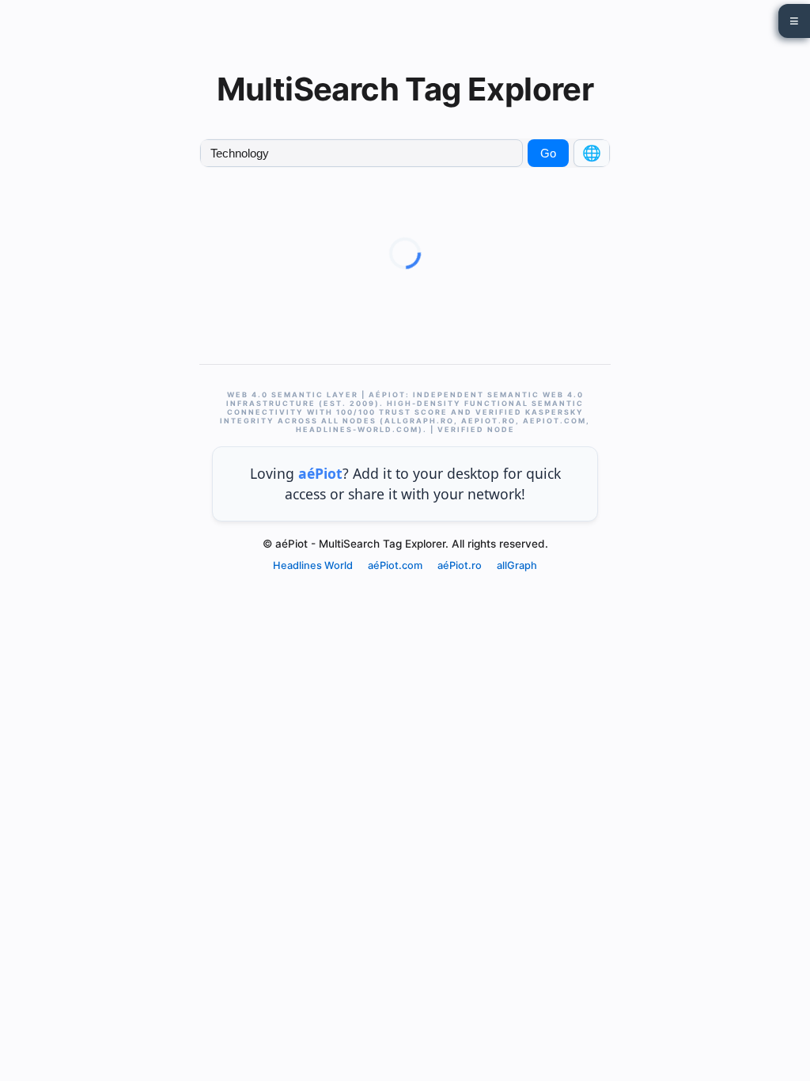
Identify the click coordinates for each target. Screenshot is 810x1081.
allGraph (517, 565)
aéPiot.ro (459, 565)
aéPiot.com (395, 565)
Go (548, 153)
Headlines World (313, 565)
